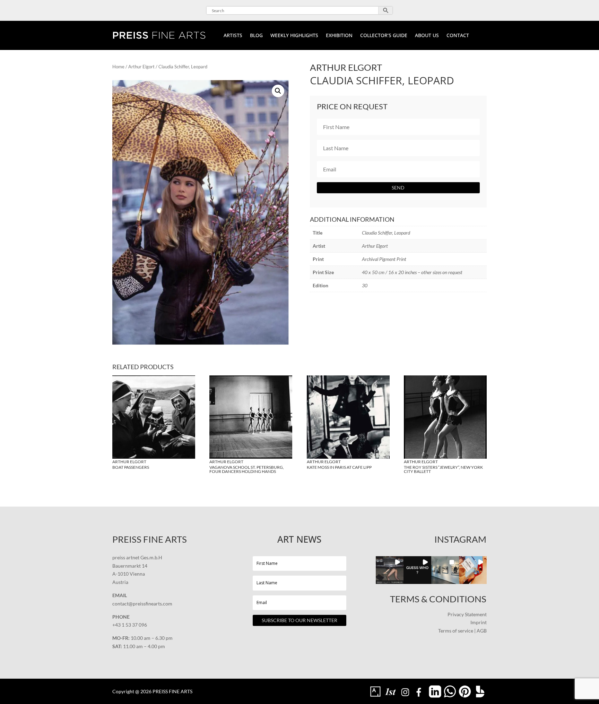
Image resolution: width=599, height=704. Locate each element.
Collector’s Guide (383, 36)
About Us (427, 36)
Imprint (478, 622)
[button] (278, 91)
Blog (256, 36)
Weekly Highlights (294, 36)
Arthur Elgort (141, 66)
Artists (233, 36)
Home (118, 66)
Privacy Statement (467, 614)
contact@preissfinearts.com (142, 604)
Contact (457, 36)
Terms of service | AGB (462, 631)
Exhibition (339, 36)
